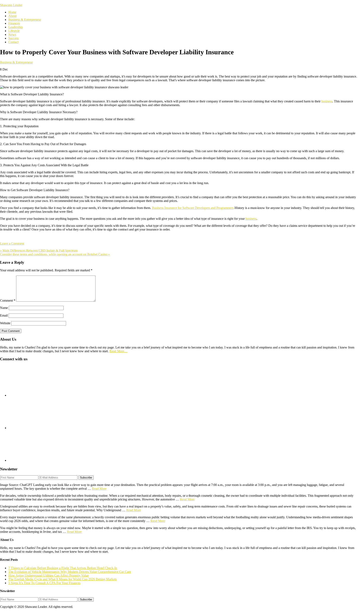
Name (4, 308)
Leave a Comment (12, 243)
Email (4, 315)
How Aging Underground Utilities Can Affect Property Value (48, 575)
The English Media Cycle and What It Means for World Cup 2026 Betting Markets (62, 579)
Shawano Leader (11, 5)
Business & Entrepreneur (16, 62)
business (326, 101)
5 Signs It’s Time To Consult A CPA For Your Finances (44, 583)
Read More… (118, 351)
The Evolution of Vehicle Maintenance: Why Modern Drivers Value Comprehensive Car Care (69, 571)
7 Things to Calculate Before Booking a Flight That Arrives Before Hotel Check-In (62, 568)
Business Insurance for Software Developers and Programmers (193, 208)
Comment (7, 300)
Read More (99, 488)
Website (5, 323)
